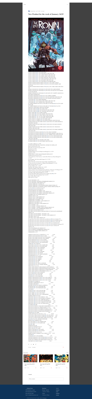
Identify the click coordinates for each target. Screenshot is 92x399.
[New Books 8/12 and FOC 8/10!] (61, 358)
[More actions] (63, 11)
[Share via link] (35, 344)
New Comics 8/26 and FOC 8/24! (30, 364)
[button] (67, 4)
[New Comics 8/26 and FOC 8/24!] (30, 358)
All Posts (24, 4)
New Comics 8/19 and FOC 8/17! (45, 364)
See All (68, 352)
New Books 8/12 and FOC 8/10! (60, 364)
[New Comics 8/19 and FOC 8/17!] (46, 358)
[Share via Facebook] (28, 344)
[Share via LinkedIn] (33, 344)
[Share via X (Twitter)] (31, 344)
